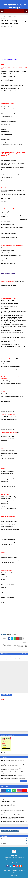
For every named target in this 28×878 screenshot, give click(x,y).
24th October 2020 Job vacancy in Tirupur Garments (13, 656)
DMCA (14, 872)
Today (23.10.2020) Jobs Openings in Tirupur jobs (13, 658)
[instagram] (19, 790)
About (9, 870)
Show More (23, 781)
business (4, 830)
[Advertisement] (14, 43)
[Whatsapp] (15, 638)
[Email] (20, 638)
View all (24, 653)
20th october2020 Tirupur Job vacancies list (12, 659)
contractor (9, 634)
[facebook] (3, 790)
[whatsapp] (14, 790)
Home (2, 16)
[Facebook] (9, 638)
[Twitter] (12, 638)
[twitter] (8, 790)
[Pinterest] (17, 638)
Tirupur (5, 16)
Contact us (14, 870)
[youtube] (24, 790)
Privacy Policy (22, 870)
